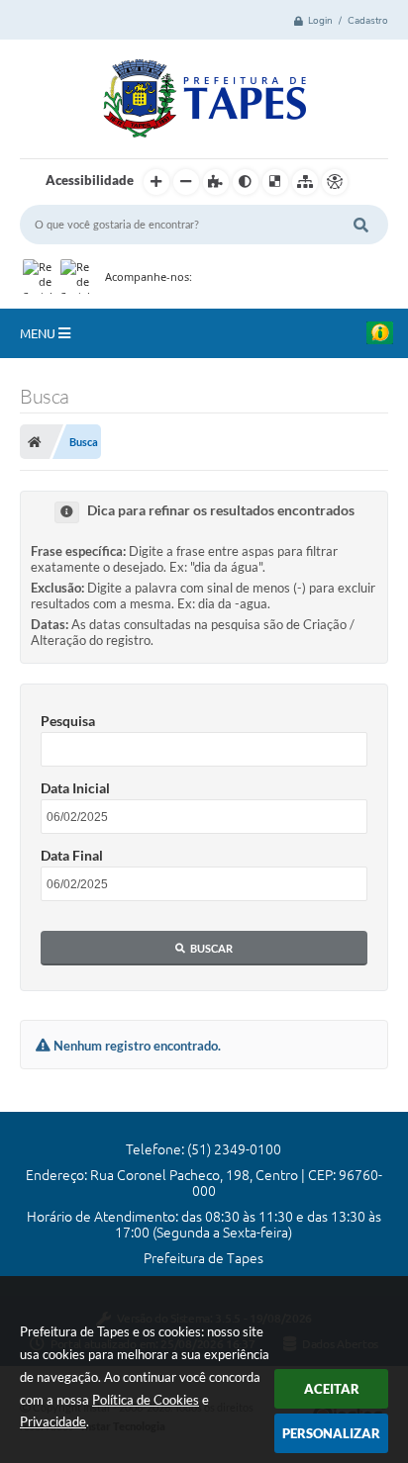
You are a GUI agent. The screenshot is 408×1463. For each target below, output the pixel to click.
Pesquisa (68, 720)
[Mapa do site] (305, 182)
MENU (39, 333)
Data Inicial (75, 787)
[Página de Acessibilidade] (335, 182)
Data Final (72, 855)
